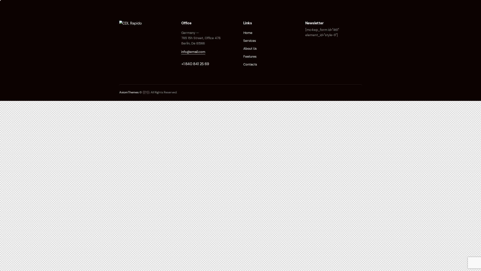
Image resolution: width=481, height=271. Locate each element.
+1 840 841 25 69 (195, 63)
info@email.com (193, 52)
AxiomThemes (129, 92)
